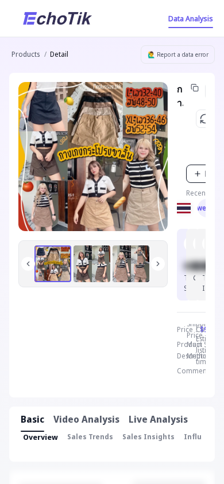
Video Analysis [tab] (86, 419)
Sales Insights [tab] (148, 437)
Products (25, 54)
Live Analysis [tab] (158, 419)
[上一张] (28, 264)
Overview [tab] (40, 437)
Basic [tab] (32, 419)
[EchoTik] (57, 18)
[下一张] (158, 264)
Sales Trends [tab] (90, 437)
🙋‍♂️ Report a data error (178, 54)
